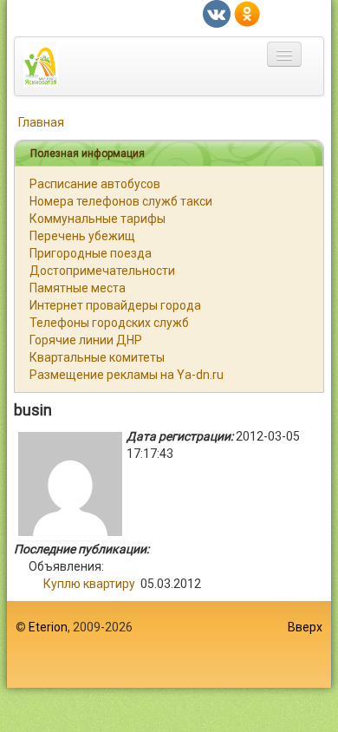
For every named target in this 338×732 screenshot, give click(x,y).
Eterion (48, 627)
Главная (41, 122)
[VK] (217, 13)
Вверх (305, 627)
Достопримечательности (102, 271)
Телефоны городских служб (109, 323)
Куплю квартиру (89, 584)
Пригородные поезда (90, 253)
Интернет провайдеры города (115, 305)
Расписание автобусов (94, 184)
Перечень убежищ (82, 236)
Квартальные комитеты (97, 357)
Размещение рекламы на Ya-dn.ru (126, 375)
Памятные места (77, 288)
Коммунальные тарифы (97, 218)
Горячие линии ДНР (85, 340)
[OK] (247, 13)
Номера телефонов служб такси (120, 201)
